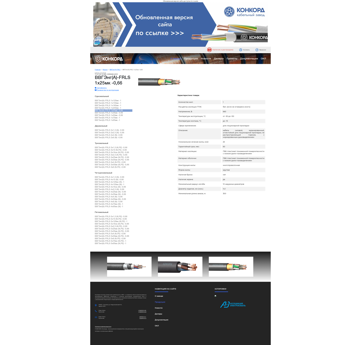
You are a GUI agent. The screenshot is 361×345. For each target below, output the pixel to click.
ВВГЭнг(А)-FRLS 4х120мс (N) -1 (109, 182)
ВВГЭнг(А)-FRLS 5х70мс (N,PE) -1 (110, 241)
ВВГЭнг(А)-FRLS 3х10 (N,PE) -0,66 (111, 150)
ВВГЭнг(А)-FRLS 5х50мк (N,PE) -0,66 (112, 236)
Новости (206, 58)
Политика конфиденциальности (103, 326)
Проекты (232, 58)
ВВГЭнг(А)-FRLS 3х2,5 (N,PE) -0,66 (111, 155)
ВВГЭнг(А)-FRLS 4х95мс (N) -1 (109, 207)
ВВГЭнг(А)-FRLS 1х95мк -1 (107, 120)
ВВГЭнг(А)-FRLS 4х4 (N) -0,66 (108, 197)
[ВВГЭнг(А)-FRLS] (231, 267)
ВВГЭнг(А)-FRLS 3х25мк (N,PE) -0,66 (112, 157)
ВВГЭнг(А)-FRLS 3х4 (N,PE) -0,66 (110, 162)
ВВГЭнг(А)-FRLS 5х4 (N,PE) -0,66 (110, 234)
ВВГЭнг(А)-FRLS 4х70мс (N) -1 (109, 204)
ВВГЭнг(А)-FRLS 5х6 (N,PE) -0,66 (110, 239)
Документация (249, 58)
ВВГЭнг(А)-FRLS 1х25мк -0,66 (109, 110)
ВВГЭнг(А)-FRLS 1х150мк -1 (108, 103)
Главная (98, 70)
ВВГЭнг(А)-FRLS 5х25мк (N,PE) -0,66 (112, 229)
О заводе (175, 58)
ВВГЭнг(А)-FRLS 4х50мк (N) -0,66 (110, 199)
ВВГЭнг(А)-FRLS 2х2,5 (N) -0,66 (109, 133)
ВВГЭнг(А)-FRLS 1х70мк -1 (107, 118)
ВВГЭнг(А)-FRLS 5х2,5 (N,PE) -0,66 (111, 226)
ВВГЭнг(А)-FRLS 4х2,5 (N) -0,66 (109, 189)
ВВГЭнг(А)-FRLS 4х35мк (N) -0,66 (110, 194)
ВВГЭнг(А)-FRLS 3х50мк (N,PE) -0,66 (112, 165)
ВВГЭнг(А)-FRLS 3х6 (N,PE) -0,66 (110, 167)
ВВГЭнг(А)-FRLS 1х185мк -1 (108, 105)
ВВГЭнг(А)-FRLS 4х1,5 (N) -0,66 (109, 177)
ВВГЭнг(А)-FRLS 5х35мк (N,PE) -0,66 (112, 231)
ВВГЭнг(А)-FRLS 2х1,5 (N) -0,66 (109, 130)
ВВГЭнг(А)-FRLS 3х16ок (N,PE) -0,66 (112, 152)
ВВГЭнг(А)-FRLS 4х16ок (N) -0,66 (110, 187)
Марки (105, 70)
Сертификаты (101, 88)
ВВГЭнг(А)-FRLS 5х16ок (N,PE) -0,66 (112, 224)
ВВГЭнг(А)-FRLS (115, 70)
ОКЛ (263, 58)
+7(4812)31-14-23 (142, 312)
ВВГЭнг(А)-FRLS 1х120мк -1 (108, 101)
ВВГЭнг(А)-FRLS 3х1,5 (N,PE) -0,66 (111, 148)
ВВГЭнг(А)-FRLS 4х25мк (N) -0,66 (110, 192)
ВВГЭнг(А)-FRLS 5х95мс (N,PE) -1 (110, 243)
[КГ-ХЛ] (180, 267)
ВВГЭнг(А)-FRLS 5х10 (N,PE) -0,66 (111, 219)
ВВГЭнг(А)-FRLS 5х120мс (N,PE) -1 (111, 221)
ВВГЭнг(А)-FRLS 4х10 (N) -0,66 (109, 180)
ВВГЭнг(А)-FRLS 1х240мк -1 (108, 108)
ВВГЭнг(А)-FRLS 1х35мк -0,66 (109, 113)
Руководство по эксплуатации (107, 90)
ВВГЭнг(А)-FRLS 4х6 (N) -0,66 (108, 202)
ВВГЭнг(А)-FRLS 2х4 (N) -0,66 (108, 135)
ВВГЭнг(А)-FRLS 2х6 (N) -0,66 (108, 138)
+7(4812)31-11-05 (142, 310)
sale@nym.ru (142, 316)
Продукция (191, 58)
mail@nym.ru (142, 318)
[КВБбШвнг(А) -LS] (129, 267)
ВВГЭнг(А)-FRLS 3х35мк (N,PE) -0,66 (112, 160)
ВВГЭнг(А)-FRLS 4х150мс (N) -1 (109, 184)
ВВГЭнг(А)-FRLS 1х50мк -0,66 (109, 115)
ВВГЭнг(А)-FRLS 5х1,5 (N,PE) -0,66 (111, 216)
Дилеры (219, 58)
